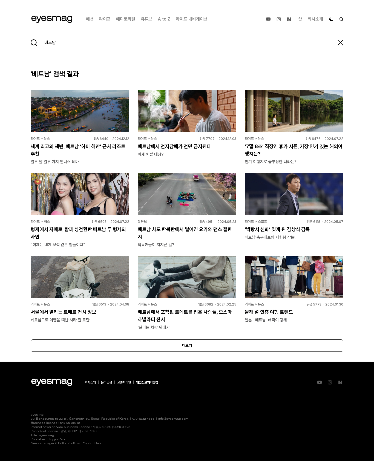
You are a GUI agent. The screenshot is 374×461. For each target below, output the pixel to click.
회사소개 (315, 19)
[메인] (52, 19)
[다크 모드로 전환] (331, 19)
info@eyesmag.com (173, 418)
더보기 (187, 345)
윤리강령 (106, 382)
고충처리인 (124, 382)
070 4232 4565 (143, 418)
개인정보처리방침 (147, 382)
